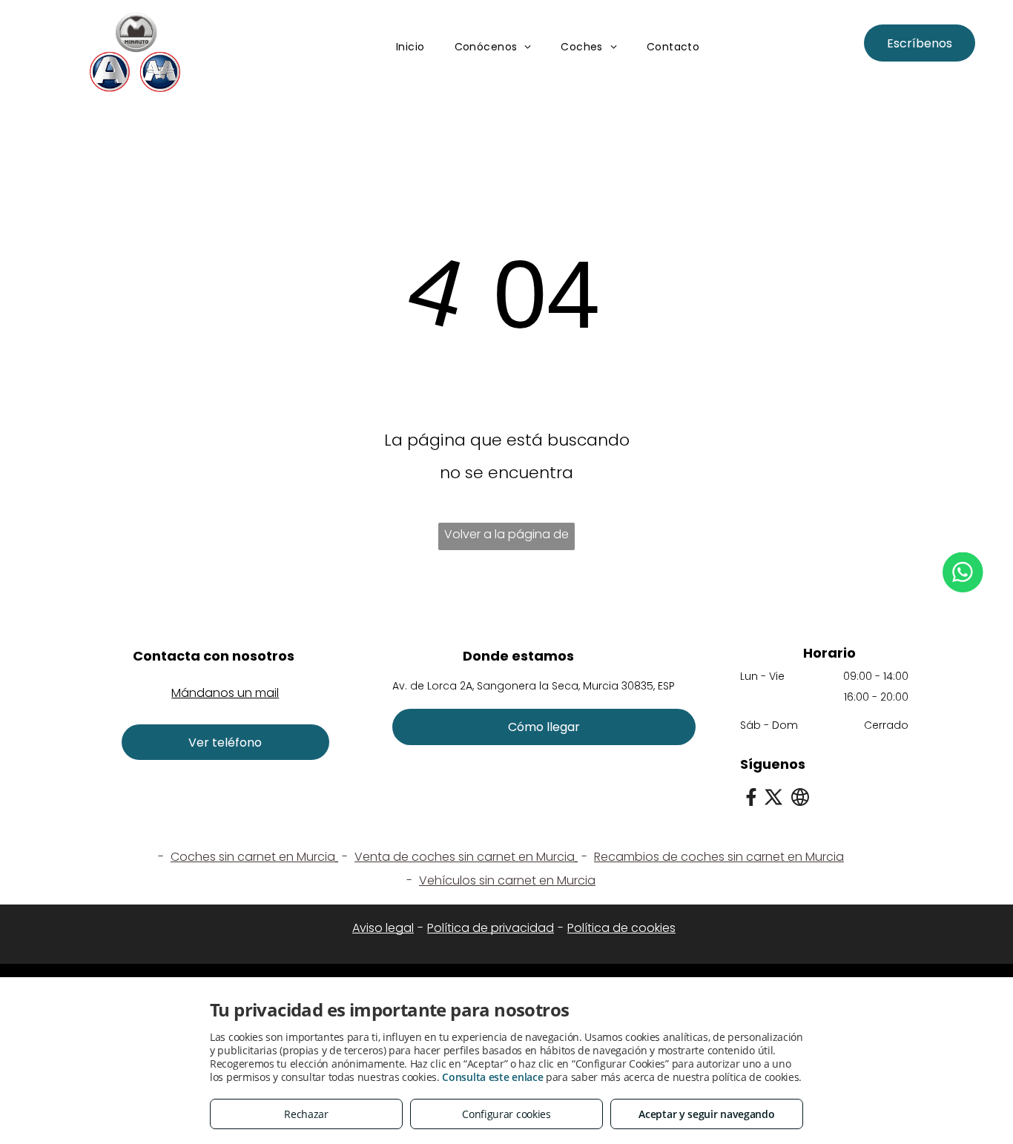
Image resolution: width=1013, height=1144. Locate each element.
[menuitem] (410, 47)
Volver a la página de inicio (506, 538)
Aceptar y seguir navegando (706, 1114)
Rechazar (306, 1114)
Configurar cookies (506, 1114)
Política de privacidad (490, 927)
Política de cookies (621, 927)
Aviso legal (383, 927)
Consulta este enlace (492, 1077)
